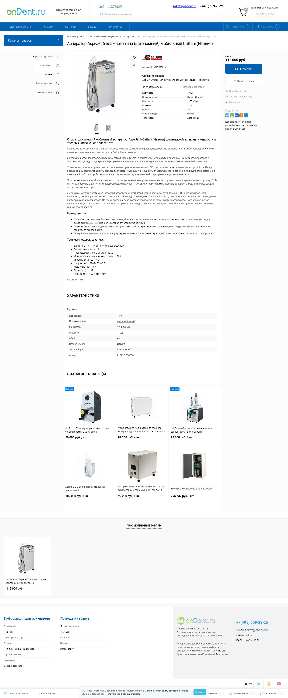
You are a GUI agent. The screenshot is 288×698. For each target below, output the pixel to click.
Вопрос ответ (116, 26)
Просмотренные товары (144, 525)
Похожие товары (44, 92)
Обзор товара (45, 65)
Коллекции (9, 660)
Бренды (92, 26)
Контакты (70, 26)
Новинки (8, 632)
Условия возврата (13, 666)
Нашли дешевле (237, 91)
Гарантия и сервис (13, 654)
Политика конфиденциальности (19, 649)
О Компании (10, 626)
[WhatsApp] (232, 115)
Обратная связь (18, 693)
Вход (101, 6)
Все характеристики (194, 87)
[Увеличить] (102, 85)
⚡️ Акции (48, 26)
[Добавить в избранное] (134, 58)
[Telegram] (227, 115)
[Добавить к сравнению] (134, 65)
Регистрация (115, 6)
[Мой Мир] (246, 115)
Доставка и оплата (20, 26)
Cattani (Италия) (195, 97)
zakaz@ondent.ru (184, 6)
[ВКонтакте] (237, 115)
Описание (47, 74)
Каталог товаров (20, 40)
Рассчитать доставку (240, 96)
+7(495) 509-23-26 (252, 622)
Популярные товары (14, 637)
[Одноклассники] (241, 115)
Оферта (7, 643)
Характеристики (44, 83)
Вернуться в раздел (42, 56)
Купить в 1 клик (245, 81)
